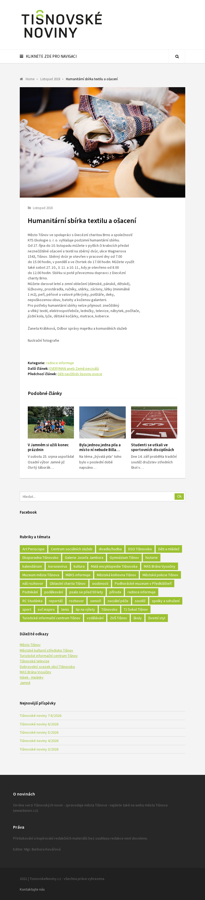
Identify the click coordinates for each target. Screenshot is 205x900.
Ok (179, 496)
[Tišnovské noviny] (62, 38)
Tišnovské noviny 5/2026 (39, 732)
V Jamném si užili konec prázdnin (48, 447)
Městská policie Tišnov (160, 574)
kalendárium (32, 566)
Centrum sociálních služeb (71, 549)
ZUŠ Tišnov (118, 618)
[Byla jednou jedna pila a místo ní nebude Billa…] (102, 422)
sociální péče (118, 600)
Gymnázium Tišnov (124, 557)
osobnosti (100, 583)
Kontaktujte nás (32, 889)
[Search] (177, 56)
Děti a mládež (168, 549)
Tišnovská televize (34, 661)
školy (137, 618)
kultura (79, 566)
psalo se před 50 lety (86, 592)
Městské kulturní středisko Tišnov (46, 650)
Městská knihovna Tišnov (116, 574)
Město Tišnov (30, 644)
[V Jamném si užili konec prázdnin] (51, 422)
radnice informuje (60, 362)
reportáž (56, 600)
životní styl (156, 618)
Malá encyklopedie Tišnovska (114, 566)
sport (26, 609)
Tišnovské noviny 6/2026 (39, 724)
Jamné (25, 682)
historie (151, 557)
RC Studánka (32, 600)
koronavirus (57, 566)
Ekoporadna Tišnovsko (40, 557)
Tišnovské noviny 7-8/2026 (40, 715)
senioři (95, 600)
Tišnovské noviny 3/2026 (39, 749)
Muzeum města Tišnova (40, 574)
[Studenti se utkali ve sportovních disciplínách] (154, 422)
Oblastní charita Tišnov (68, 583)
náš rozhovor (32, 583)
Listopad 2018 (43, 208)
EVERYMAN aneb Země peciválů (74, 368)
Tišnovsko (109, 609)
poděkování (53, 592)
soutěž (140, 600)
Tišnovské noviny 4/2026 (39, 740)
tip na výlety (85, 609)
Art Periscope (33, 549)
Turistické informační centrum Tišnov (51, 618)
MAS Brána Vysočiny (159, 566)
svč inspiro (46, 609)
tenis (65, 609)
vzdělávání (95, 618)
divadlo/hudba (110, 549)
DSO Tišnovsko (140, 549)
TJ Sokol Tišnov (136, 609)
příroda (115, 592)
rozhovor (76, 600)
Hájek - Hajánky (32, 677)
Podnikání (30, 592)
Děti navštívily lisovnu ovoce (80, 373)
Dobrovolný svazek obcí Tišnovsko (47, 666)
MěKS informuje (78, 574)
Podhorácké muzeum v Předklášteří (143, 583)
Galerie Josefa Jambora (84, 557)
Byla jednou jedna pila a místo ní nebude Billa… (100, 447)
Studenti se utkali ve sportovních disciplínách (152, 447)
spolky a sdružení (166, 600)
